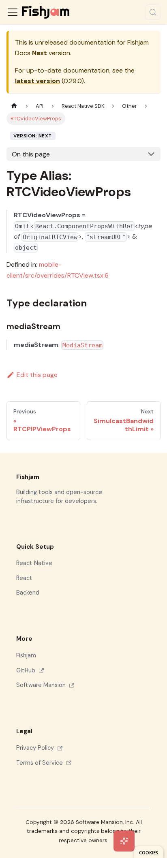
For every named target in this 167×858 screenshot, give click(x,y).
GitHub (25, 670)
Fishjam (26, 655)
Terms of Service (39, 762)
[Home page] (14, 106)
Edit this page (37, 374)
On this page (31, 154)
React (24, 578)
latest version (37, 81)
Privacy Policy (35, 747)
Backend (27, 592)
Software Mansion (41, 685)
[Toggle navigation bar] (12, 12)
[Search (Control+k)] (153, 12)
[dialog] (148, 852)
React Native (34, 563)
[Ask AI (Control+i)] (124, 841)
